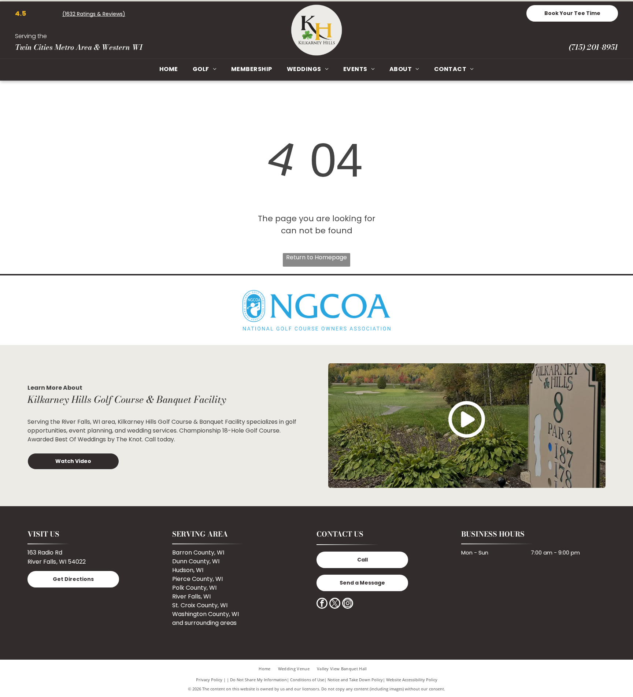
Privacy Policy (209, 679)
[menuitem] (168, 69)
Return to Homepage (316, 257)
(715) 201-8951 (593, 47)
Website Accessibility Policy (411, 679)
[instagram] (347, 604)
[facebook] (321, 604)
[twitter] (334, 604)
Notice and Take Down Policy (355, 679)
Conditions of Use (307, 679)
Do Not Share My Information (258, 679)
